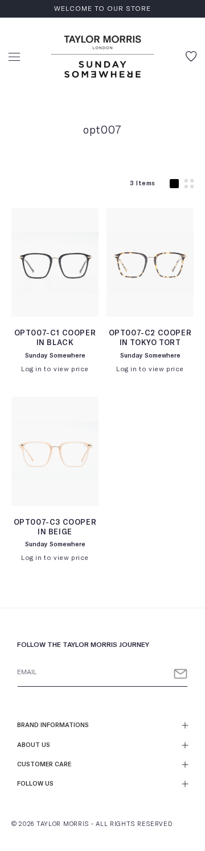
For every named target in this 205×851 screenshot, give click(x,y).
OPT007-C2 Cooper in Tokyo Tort (150, 338)
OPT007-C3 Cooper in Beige (55, 527)
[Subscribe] (180, 674)
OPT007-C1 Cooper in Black (55, 338)
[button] (14, 56)
